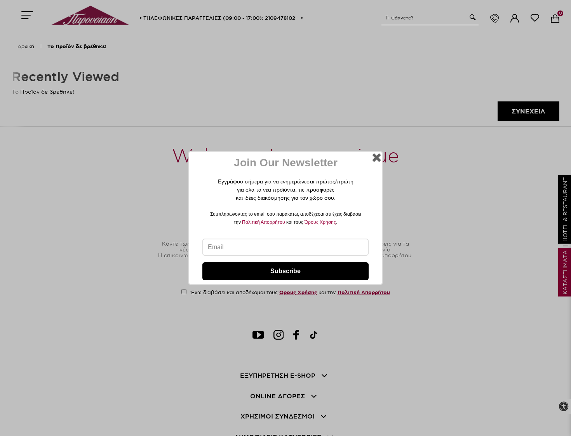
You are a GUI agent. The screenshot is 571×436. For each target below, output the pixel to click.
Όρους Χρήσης (320, 222)
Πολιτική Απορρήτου (263, 222)
